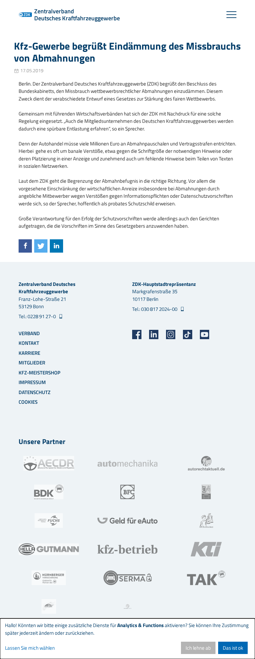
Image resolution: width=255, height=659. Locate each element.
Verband (29, 333)
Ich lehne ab (198, 648)
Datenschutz (34, 392)
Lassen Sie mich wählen (30, 648)
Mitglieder (32, 362)
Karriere (29, 353)
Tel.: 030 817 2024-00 (155, 309)
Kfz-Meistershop (39, 372)
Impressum (32, 382)
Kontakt (29, 343)
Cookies (28, 402)
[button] (25, 246)
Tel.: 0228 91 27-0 (38, 316)
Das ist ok (233, 648)
